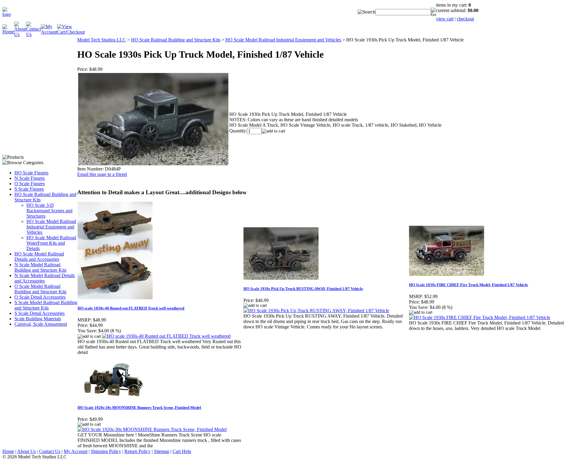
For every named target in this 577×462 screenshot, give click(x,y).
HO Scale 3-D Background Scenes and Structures (49, 211)
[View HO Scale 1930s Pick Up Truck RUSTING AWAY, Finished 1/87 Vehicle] (316, 310)
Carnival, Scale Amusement (40, 324)
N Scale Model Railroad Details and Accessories (44, 278)
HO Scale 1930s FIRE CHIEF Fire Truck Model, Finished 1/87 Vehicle (468, 284)
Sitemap (161, 451)
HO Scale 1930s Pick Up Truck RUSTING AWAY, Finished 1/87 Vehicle (303, 288)
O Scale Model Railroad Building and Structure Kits (40, 289)
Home (8, 451)
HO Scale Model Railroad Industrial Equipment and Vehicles (51, 227)
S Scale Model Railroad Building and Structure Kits (45, 305)
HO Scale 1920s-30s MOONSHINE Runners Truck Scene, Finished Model (139, 407)
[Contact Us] (33, 34)
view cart (444, 18)
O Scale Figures (29, 183)
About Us (26, 451)
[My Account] (49, 32)
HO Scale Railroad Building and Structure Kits (175, 39)
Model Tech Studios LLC (101, 39)
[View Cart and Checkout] (71, 32)
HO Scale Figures (31, 172)
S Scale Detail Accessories (39, 313)
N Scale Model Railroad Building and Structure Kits (40, 267)
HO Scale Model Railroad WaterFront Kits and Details (51, 243)
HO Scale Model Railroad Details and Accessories (39, 256)
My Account (75, 451)
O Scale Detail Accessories (40, 297)
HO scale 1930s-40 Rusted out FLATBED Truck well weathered (131, 308)
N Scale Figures (29, 178)
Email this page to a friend (102, 174)
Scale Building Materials (37, 318)
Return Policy (137, 451)
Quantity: (238, 130)
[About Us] (20, 34)
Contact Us (49, 451)
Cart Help (181, 451)
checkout (465, 18)
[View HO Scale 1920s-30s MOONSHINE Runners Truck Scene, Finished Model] (152, 429)
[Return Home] (6, 14)
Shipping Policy (106, 451)
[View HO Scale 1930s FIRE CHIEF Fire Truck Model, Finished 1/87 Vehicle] (479, 317)
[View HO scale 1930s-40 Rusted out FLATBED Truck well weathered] (166, 336)
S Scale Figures (29, 189)
